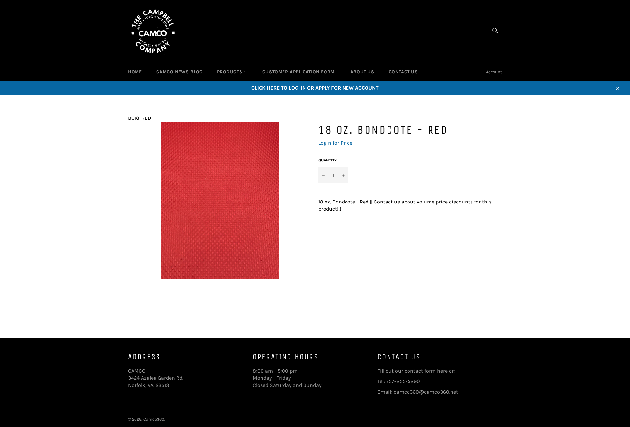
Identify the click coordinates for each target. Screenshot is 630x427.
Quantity (327, 160)
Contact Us (403, 72)
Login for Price (335, 143)
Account (494, 71)
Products (230, 72)
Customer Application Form (298, 72)
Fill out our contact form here (412, 371)
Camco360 (153, 419)
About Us (362, 72)
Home (135, 72)
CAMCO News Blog (179, 72)
